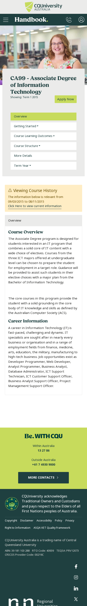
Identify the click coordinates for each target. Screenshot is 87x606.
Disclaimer (26, 521)
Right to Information (17, 528)
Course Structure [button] (26, 146)
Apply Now (65, 99)
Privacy (69, 521)
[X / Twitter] (76, 599)
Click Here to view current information (34, 206)
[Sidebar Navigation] (5, 19)
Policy (58, 521)
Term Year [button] (21, 166)
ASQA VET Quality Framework (52, 528)
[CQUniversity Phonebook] (68, 19)
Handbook (31, 20)
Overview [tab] (20, 116)
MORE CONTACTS (41, 477)
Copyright (11, 521)
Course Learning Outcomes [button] (33, 136)
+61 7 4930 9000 (43, 464)
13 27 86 (43, 450)
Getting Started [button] (25, 126)
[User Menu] (81, 19)
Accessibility (44, 521)
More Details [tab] (23, 156)
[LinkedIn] (76, 588)
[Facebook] (76, 566)
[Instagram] (76, 577)
